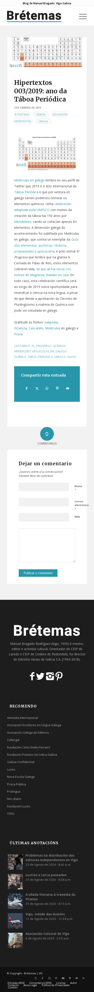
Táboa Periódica (26, 192)
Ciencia (40, 114)
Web (77, 516)
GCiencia (20, 328)
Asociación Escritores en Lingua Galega (34, 725)
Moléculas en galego (29, 180)
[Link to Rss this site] (83, 978)
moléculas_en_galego (49, 351)
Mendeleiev (22, 221)
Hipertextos (22, 121)
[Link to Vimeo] (69, 978)
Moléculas (52, 328)
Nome (78, 488)
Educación (60, 114)
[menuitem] (69, 16)
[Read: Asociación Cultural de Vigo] (15, 940)
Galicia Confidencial (20, 762)
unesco (60, 357)
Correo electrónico (82, 505)
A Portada (22, 114)
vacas (71, 357)
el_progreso (42, 346)
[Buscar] (69, 16)
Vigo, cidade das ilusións (45, 914)
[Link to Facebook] (42, 978)
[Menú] (80, 16)
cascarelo (22, 346)
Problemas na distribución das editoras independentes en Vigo (52, 857)
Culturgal (13, 740)
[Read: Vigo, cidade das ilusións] (15, 920)
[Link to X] (35, 978)
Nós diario (14, 799)
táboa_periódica (40, 357)
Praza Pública (16, 784)
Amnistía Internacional (22, 718)
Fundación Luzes (18, 806)
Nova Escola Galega (21, 777)
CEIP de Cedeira (34, 654)
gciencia (59, 346)
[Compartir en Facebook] (26, 388)
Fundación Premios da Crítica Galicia (32, 755)
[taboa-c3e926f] (47, 52)
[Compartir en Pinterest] (57, 388)
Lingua (43, 121)
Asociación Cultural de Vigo (47, 933)
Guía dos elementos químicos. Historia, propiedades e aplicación (46, 245)
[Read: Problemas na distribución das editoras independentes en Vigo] (15, 862)
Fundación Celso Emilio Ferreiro (28, 747)
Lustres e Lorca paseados (46, 875)
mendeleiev (22, 351)
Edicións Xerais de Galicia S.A (39, 659)
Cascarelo (36, 328)
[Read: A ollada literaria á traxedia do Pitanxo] (15, 901)
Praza (18, 334)
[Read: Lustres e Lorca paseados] (15, 881)
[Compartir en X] (37, 388)
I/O (40, 973)
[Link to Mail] (76, 978)
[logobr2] (39, 16)
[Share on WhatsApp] (47, 388)
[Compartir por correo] (68, 388)
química (20, 357)
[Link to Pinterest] (56, 978)
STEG (10, 813)
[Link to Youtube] (63, 978)
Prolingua (13, 791)
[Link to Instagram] (49, 978)
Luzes (11, 769)
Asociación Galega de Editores (28, 732)
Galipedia (51, 322)
